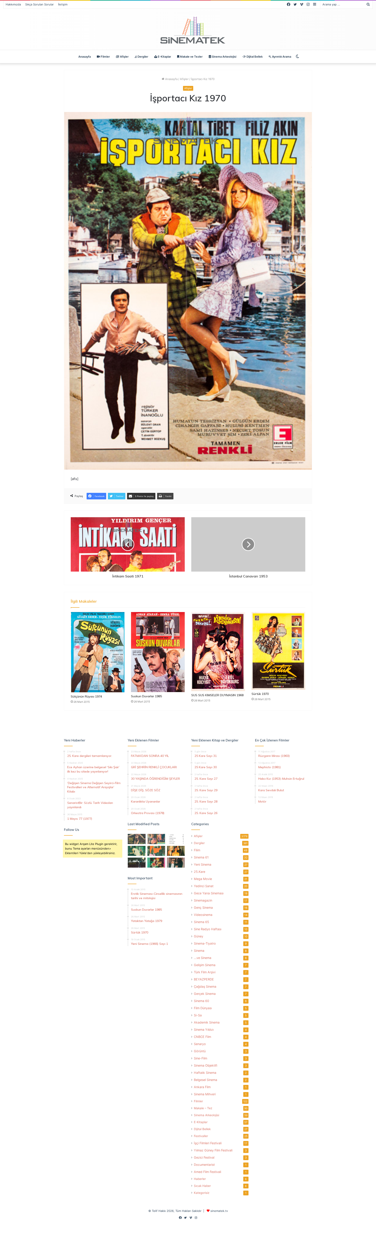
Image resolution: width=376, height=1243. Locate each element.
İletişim (62, 4)
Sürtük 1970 (260, 694)
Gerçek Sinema (205, 993)
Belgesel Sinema (205, 1080)
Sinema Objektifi (205, 1065)
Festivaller (201, 1136)
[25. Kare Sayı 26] (137, 863)
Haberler (200, 1179)
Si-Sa (198, 1015)
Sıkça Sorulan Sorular (39, 4)
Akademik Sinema (207, 1022)
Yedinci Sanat (203, 886)
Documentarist (204, 1164)
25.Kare (199, 871)
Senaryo (200, 1044)
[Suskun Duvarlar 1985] (158, 652)
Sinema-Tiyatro (205, 943)
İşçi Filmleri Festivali (208, 1143)
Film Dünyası (203, 1008)
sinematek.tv (219, 1211)
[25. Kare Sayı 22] (176, 863)
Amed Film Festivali (207, 1172)
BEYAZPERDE (204, 979)
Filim (197, 850)
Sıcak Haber (202, 1186)
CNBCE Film (202, 1037)
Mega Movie (203, 879)
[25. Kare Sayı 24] (156, 863)
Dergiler (142, 56)
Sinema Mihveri (205, 1094)
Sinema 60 (201, 1001)
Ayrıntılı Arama (281, 56)
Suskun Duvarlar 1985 (146, 696)
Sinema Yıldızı (204, 1029)
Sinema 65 (201, 922)
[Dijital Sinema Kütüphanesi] (188, 30)
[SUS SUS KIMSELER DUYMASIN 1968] (218, 651)
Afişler (124, 56)
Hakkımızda (13, 4)
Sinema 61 (201, 857)
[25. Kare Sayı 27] (137, 851)
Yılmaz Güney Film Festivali (213, 1150)
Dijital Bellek (254, 56)
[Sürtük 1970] (278, 650)
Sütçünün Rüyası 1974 (86, 696)
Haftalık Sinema (205, 1072)
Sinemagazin (203, 900)
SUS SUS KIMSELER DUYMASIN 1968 (217, 695)
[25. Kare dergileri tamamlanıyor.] (176, 839)
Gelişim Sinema (204, 965)
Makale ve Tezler (191, 56)
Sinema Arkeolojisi (223, 56)
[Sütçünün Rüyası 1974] (97, 652)
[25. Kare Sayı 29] (156, 851)
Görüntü (200, 1051)
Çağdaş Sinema (205, 986)
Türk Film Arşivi (204, 972)
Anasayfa (84, 56)
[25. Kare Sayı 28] (176, 851)
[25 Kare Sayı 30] (156, 839)
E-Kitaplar (164, 56)
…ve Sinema (202, 958)
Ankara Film (202, 1087)
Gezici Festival (204, 1157)
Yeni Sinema (202, 864)
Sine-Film (200, 1058)
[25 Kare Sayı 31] (137, 839)
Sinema (199, 950)
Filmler (105, 56)
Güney (198, 936)
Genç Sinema (203, 907)
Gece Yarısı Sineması (208, 893)
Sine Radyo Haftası (207, 929)
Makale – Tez (203, 1108)
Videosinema (203, 915)
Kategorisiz (201, 1192)
